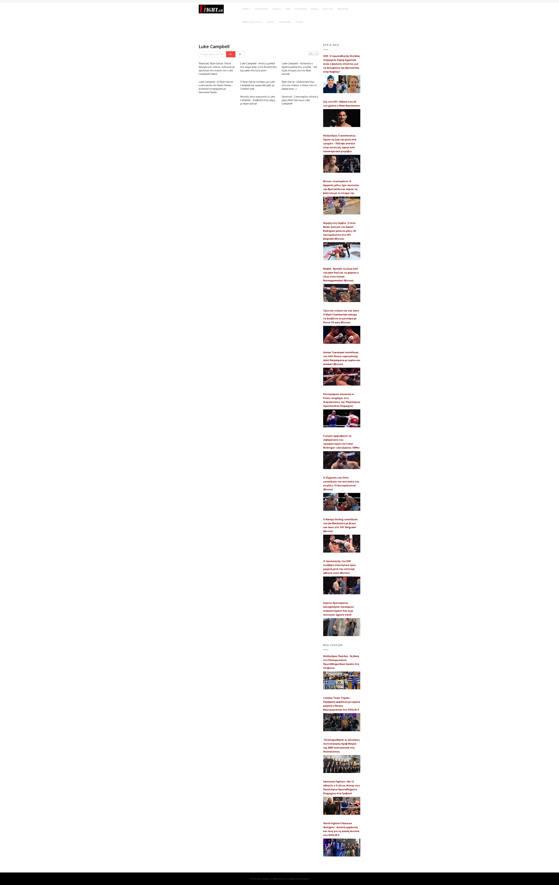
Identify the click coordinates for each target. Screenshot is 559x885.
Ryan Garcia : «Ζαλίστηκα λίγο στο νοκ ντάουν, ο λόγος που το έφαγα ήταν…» (299, 85)
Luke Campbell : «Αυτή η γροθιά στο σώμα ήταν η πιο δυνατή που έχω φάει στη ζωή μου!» (258, 67)
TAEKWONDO (285, 22)
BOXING (314, 9)
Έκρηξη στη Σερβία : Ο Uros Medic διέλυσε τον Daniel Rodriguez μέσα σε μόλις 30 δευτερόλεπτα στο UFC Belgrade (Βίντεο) (339, 230)
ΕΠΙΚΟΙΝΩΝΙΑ (261, 9)
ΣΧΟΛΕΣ (276, 9)
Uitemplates (304, 878)
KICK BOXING (301, 9)
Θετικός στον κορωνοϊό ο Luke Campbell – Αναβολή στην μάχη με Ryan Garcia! (257, 100)
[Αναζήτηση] (230, 54)
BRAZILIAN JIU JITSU (251, 22)
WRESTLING (343, 9)
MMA (288, 9)
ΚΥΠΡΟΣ (299, 22)
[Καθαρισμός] (240, 54)
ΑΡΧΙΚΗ (245, 9)
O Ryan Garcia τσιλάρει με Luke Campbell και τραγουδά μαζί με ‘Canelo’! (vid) (257, 85)
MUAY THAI (328, 9)
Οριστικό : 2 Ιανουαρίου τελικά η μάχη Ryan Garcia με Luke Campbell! (300, 100)
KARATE (270, 22)
